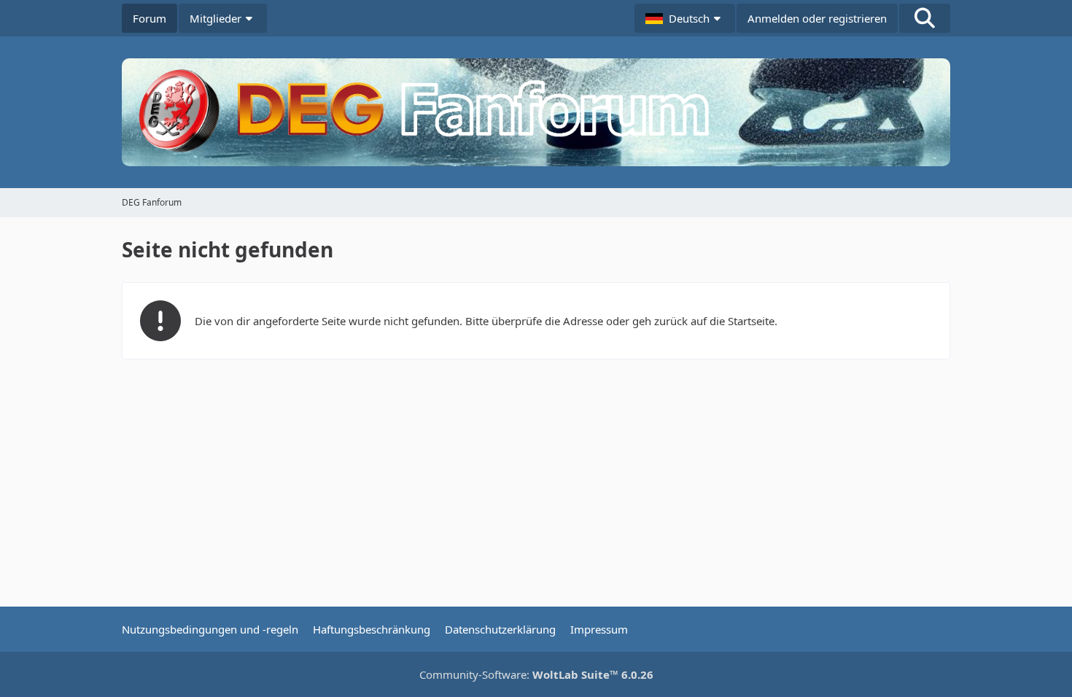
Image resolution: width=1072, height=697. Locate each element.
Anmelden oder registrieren (817, 18)
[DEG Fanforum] (536, 112)
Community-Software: (536, 674)
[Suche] (924, 18)
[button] (684, 18)
